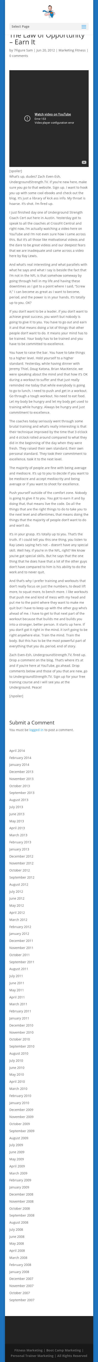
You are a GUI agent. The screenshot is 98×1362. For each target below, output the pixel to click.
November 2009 (21, 1117)
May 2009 (16, 1159)
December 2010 (21, 1025)
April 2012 (17, 912)
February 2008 (20, 1265)
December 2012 (21, 856)
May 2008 (16, 1243)
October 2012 (19, 870)
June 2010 (16, 1067)
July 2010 (16, 1060)
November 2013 (21, 779)
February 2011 (20, 1011)
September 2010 (21, 1046)
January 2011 (19, 1018)
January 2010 (19, 1103)
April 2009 (17, 1166)
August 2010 (18, 1053)
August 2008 (18, 1222)
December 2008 (21, 1194)
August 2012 (18, 884)
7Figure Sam (23, 50)
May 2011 (16, 990)
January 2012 (19, 933)
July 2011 (16, 976)
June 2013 (16, 814)
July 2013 (16, 807)
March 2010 (18, 1088)
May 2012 (16, 905)
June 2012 (16, 898)
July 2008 (16, 1229)
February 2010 (20, 1096)
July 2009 (16, 1145)
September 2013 (21, 793)
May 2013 (16, 821)
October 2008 (19, 1208)
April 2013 (17, 828)
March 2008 (18, 1257)
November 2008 (21, 1201)
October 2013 (19, 786)
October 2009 (19, 1124)
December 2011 (21, 940)
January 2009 (19, 1187)
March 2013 (18, 835)
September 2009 (21, 1131)
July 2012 (16, 891)
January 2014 (19, 764)
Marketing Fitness (72, 50)
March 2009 (18, 1173)
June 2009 (16, 1152)
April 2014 (17, 750)
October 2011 (19, 955)
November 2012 (21, 863)
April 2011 (17, 997)
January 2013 (19, 849)
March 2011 (18, 1004)
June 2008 (16, 1236)
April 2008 (17, 1250)
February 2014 (20, 758)
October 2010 (19, 1039)
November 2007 (21, 1286)
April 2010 (17, 1081)
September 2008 (21, 1215)
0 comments (18, 56)
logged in (36, 730)
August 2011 (18, 969)
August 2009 (18, 1138)
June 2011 (16, 983)
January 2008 (19, 1272)
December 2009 (21, 1109)
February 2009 (20, 1180)
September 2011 (21, 962)
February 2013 (20, 842)
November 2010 (21, 1032)
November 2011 (21, 948)
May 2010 (16, 1074)
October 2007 (19, 1293)
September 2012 (21, 877)
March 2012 (18, 919)
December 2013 (21, 771)
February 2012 (20, 927)
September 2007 (21, 1300)
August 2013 (18, 800)
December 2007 (21, 1278)
